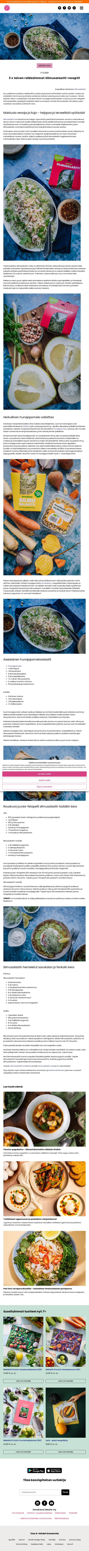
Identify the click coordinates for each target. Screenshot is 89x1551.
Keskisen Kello (37, 1544)
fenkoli (25, 426)
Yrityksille (73, 1513)
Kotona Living (75, 1539)
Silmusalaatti (80, 89)
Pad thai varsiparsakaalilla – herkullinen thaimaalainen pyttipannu (37, 1288)
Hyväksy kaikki (44, 774)
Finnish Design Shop (36, 1539)
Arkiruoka (44, 65)
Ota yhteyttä (18, 1513)
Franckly (52, 1539)
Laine (49, 1544)
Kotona (62, 1539)
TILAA (65, 1492)
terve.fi (70, 1544)
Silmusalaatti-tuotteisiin (20, 1066)
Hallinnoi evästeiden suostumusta (36, 1518)
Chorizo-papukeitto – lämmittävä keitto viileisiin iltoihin (32, 1149)
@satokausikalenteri (55, 1070)
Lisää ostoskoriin (23, 1381)
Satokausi (59, 1544)
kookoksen (46, 583)
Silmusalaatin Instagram (48, 1066)
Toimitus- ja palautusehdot (39, 1513)
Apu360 (12, 1539)
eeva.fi (22, 1539)
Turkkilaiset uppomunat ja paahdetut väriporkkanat (30, 1219)
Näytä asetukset (44, 786)
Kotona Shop (21, 1544)
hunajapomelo (60, 429)
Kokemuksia (60, 1513)
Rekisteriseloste (62, 1518)
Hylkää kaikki (44, 780)
